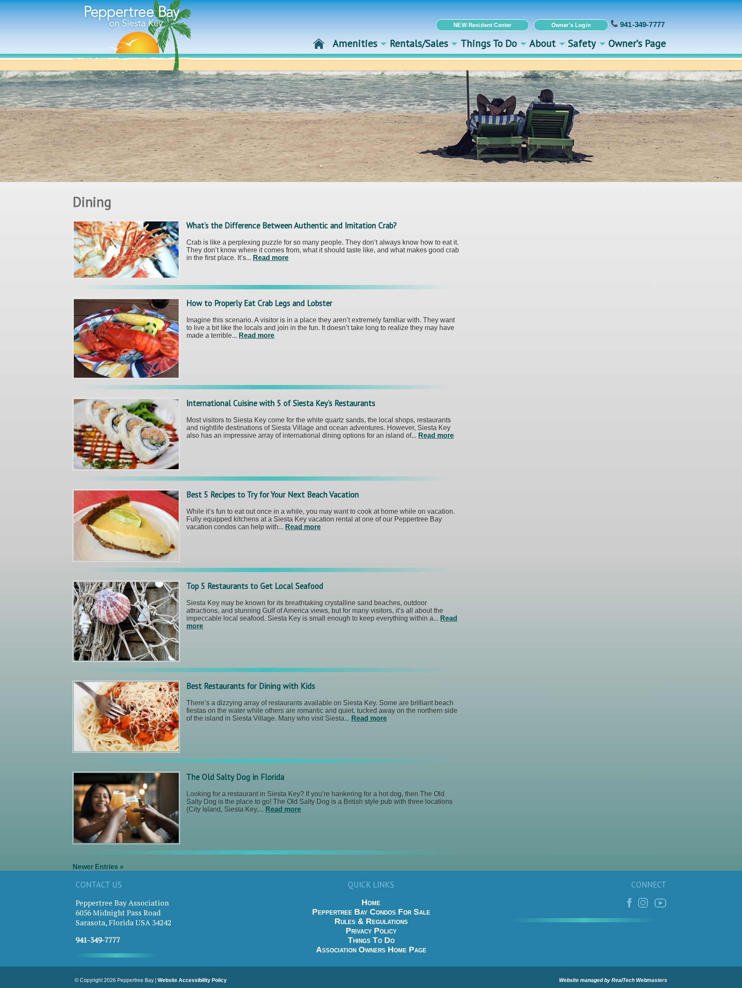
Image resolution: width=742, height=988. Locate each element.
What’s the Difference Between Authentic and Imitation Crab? (291, 225)
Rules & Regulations (371, 921)
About (542, 42)
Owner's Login (571, 25)
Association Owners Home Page (371, 949)
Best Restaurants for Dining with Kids (250, 686)
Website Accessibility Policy (192, 980)
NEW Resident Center (482, 25)
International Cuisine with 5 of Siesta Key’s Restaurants (280, 403)
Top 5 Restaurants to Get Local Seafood (254, 586)
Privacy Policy (371, 930)
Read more (271, 257)
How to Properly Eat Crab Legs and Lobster (259, 303)
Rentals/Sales (419, 42)
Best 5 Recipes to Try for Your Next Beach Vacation (272, 494)
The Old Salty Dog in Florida (235, 777)
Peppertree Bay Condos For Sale (371, 911)
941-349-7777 (641, 24)
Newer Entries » (98, 866)
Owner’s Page (637, 42)
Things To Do (489, 42)
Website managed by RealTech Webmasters (613, 980)
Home (371, 902)
